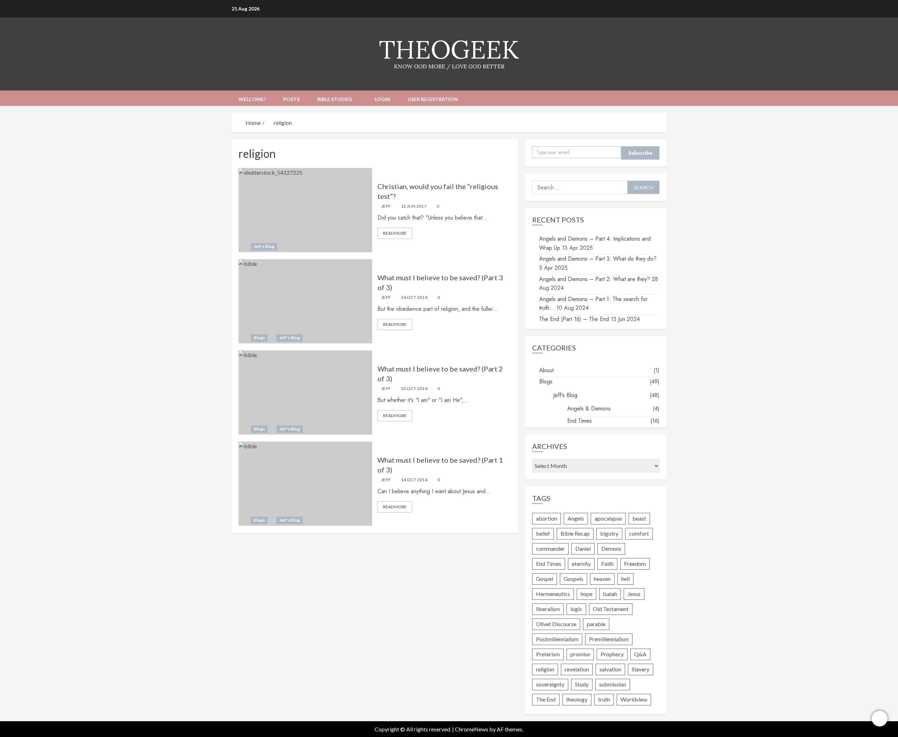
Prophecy (612, 654)
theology (577, 699)
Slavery (640, 669)
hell (625, 578)
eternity (581, 563)
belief (543, 533)
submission (612, 684)
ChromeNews (471, 729)
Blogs (259, 337)
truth (604, 699)
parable (596, 624)
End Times (579, 421)
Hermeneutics (553, 593)
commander (550, 548)
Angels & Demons (589, 408)
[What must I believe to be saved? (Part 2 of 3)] (305, 392)
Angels (576, 518)
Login (382, 99)
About (546, 370)
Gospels (573, 578)
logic (576, 608)
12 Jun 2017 (414, 206)
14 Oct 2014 (414, 479)
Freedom (635, 563)
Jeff (386, 206)
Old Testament (611, 608)
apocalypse (608, 518)
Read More (395, 233)
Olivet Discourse (556, 624)
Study (582, 684)
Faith (607, 563)
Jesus (634, 593)
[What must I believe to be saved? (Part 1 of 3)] (305, 484)
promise (580, 654)
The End (546, 699)
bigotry (609, 533)
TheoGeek (449, 49)
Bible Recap (575, 533)
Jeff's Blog (264, 246)
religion (545, 669)
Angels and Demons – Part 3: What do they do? (598, 259)
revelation (577, 669)
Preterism (548, 654)
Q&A (640, 654)
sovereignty (550, 684)
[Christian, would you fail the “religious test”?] (305, 210)
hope (586, 593)
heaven (602, 578)
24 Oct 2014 (414, 297)
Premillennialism (609, 639)
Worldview (634, 699)
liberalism (548, 608)
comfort (639, 533)
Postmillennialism (557, 639)
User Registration (433, 99)
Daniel (583, 548)
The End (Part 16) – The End (574, 319)
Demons (611, 548)
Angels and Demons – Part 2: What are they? (594, 279)
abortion (546, 518)
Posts (291, 99)
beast (639, 518)
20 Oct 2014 (414, 388)
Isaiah (610, 593)
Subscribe (640, 152)
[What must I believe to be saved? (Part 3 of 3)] (305, 301)
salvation (610, 669)
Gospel (544, 578)
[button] (662, 98)
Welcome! (252, 99)
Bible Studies (334, 99)
